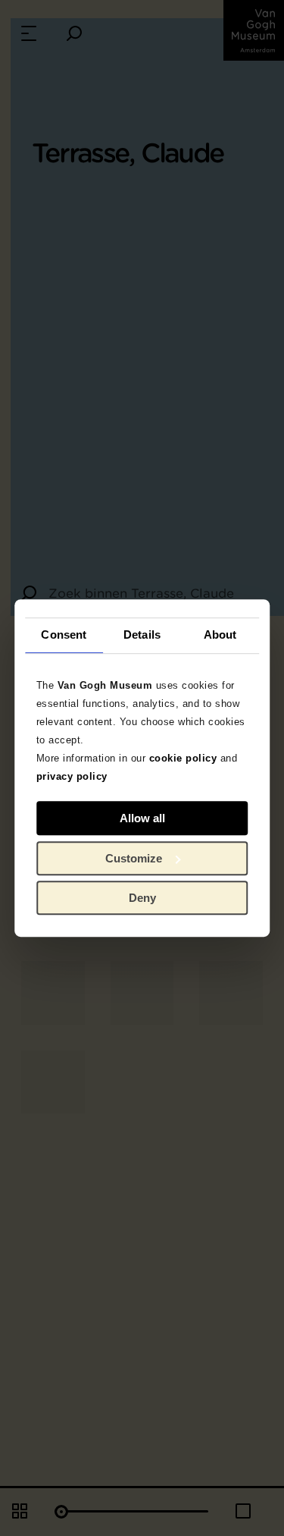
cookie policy (183, 758)
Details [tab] (142, 634)
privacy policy (72, 776)
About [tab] (220, 634)
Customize (133, 858)
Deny (142, 897)
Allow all (142, 818)
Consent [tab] (63, 634)
